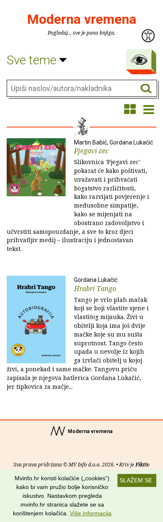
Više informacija (91, 513)
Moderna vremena (81, 19)
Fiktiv (142, 464)
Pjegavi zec (80, 196)
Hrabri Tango (78, 333)
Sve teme (33, 60)
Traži (146, 88)
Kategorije (139, 59)
